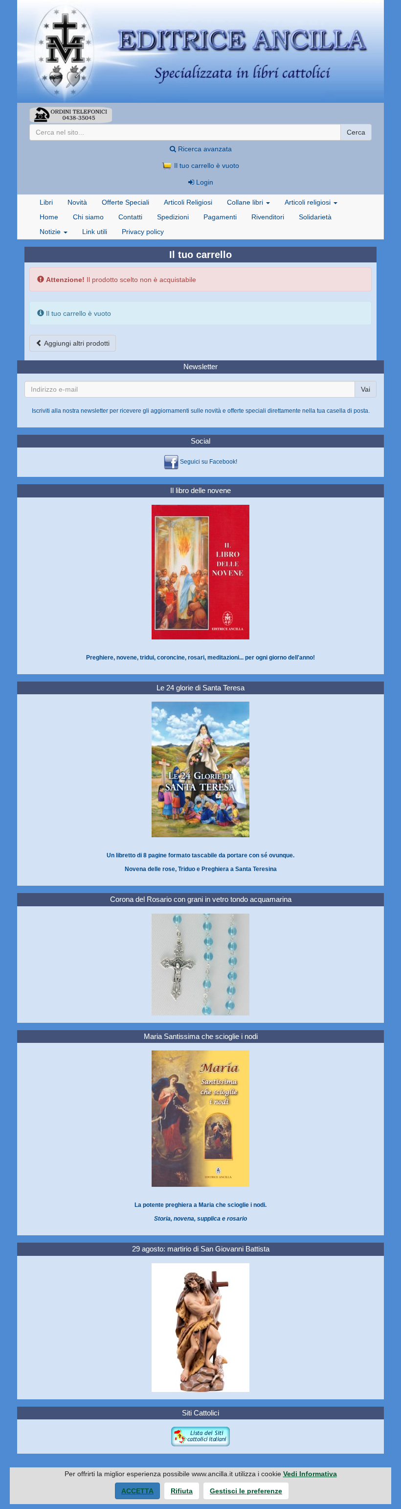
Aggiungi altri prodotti (76, 343)
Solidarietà (315, 217)
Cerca (356, 132)
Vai (365, 389)
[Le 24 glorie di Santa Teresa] (200, 769)
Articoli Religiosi (188, 202)
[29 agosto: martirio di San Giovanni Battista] (200, 1327)
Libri (46, 202)
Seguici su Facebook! (208, 462)
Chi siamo (88, 217)
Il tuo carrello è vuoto (205, 165)
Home (49, 217)
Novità (77, 202)
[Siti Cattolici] (200, 1436)
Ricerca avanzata (204, 149)
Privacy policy (143, 232)
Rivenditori (267, 217)
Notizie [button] (51, 232)
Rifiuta (182, 1491)
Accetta (137, 1491)
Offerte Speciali (125, 202)
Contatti (130, 217)
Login (203, 182)
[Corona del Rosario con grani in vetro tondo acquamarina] (200, 964)
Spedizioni (173, 217)
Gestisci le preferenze (246, 1491)
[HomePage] (200, 51)
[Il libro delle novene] (200, 571)
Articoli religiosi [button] (309, 202)
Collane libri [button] (246, 202)
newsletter (94, 410)
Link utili (94, 232)
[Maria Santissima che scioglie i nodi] (200, 1118)
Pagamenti (220, 217)
